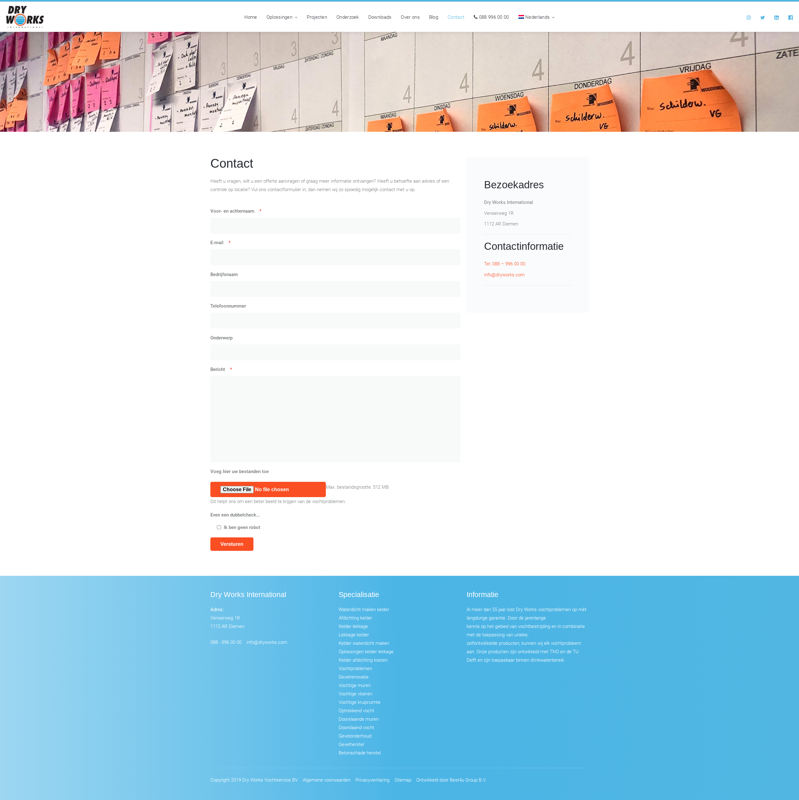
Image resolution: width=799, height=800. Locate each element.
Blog (433, 17)
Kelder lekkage (353, 626)
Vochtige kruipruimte (359, 702)
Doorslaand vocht (356, 727)
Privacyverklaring (372, 780)
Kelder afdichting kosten (363, 660)
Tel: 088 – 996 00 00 (504, 263)
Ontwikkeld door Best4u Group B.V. (451, 780)
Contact (456, 17)
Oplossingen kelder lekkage (366, 651)
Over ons (410, 17)
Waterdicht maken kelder (364, 609)
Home (250, 17)
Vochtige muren (355, 685)
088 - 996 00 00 (226, 642)
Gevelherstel (351, 744)
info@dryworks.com (504, 274)
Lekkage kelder (354, 634)
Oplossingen (279, 17)
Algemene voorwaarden (326, 780)
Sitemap (403, 780)
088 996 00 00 (493, 17)
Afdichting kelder (355, 618)
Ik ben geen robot (242, 527)
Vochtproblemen (355, 668)
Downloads (380, 17)
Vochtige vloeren (355, 693)
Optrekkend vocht (356, 710)
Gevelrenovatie (354, 677)
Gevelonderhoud (355, 736)
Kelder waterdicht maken (364, 643)
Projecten (317, 17)
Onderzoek (347, 17)
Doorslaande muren (359, 719)
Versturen (231, 544)
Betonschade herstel (360, 752)
